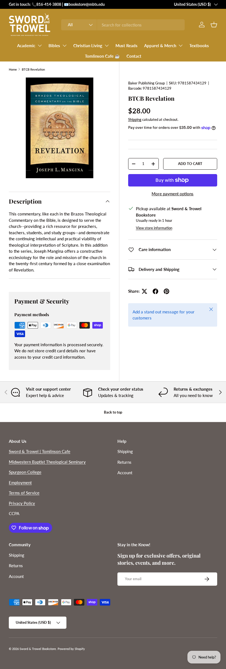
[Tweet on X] (144, 291)
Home (13, 69)
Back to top (113, 412)
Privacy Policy (22, 503)
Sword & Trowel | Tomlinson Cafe (39, 451)
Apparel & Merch (160, 45)
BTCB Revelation (33, 69)
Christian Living (87, 45)
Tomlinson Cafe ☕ (102, 56)
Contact (134, 56)
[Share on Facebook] (155, 291)
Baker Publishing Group (146, 83)
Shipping (134, 119)
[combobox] (122, 24)
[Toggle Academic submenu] (39, 45)
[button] (214, 24)
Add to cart (190, 163)
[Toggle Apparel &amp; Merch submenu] (180, 45)
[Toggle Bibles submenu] (64, 45)
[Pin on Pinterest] (166, 291)
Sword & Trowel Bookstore (38, 649)
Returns (124, 462)
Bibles (54, 45)
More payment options (172, 193)
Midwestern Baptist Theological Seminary (47, 461)
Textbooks (199, 45)
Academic (26, 45)
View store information (154, 228)
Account (124, 472)
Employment (20, 482)
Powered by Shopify (71, 649)
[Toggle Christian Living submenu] (106, 45)
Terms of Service (24, 492)
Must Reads (126, 45)
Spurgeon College (25, 472)
